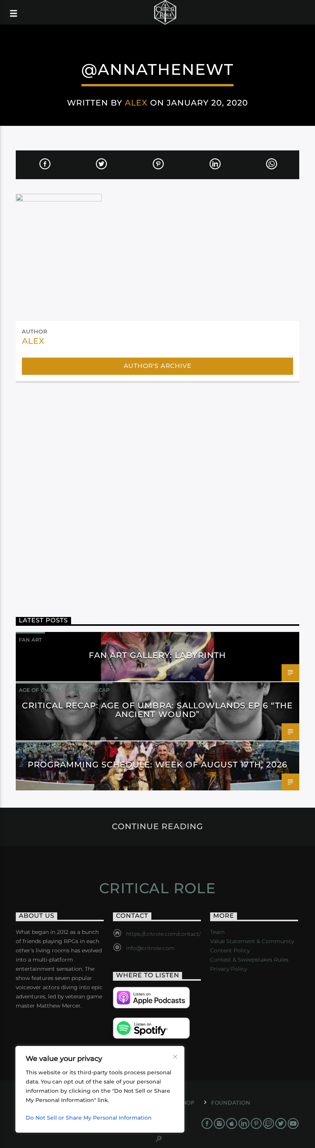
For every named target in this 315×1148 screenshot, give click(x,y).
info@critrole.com (150, 948)
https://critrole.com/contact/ (163, 933)
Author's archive (158, 365)
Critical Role (157, 888)
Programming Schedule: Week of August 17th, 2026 (158, 764)
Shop (187, 1102)
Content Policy (230, 950)
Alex (136, 102)
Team (217, 932)
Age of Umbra (39, 690)
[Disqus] (157, 492)
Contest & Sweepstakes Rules (249, 959)
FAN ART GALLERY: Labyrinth (157, 655)
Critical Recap (88, 690)
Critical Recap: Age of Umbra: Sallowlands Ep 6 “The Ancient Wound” (157, 710)
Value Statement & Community (252, 941)
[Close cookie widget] (175, 1056)
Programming (39, 749)
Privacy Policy (228, 968)
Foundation (230, 1102)
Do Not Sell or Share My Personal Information (89, 1117)
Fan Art (30, 640)
